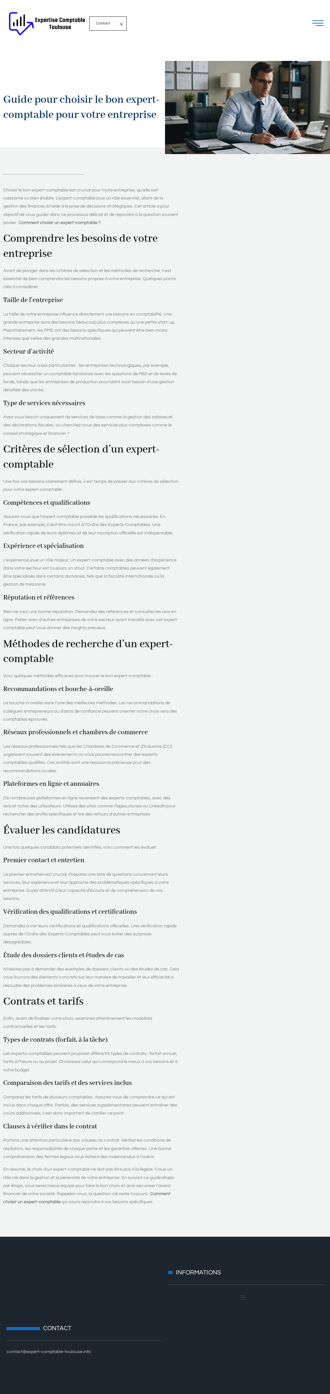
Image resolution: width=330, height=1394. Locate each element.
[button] (243, 1297)
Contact (103, 23)
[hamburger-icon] (318, 24)
